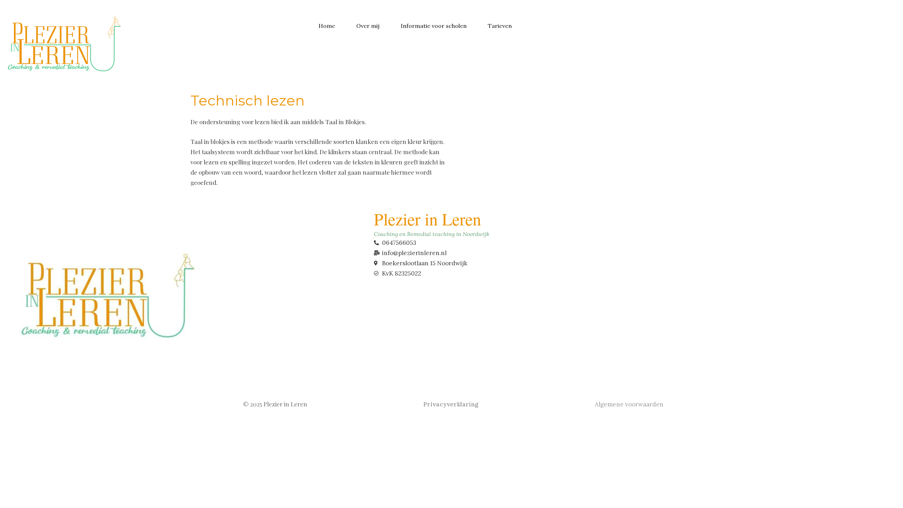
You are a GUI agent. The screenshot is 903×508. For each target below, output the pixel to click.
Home (327, 25)
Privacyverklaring (451, 404)
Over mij (368, 25)
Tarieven (500, 25)
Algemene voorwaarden (628, 404)
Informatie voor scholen (434, 25)
